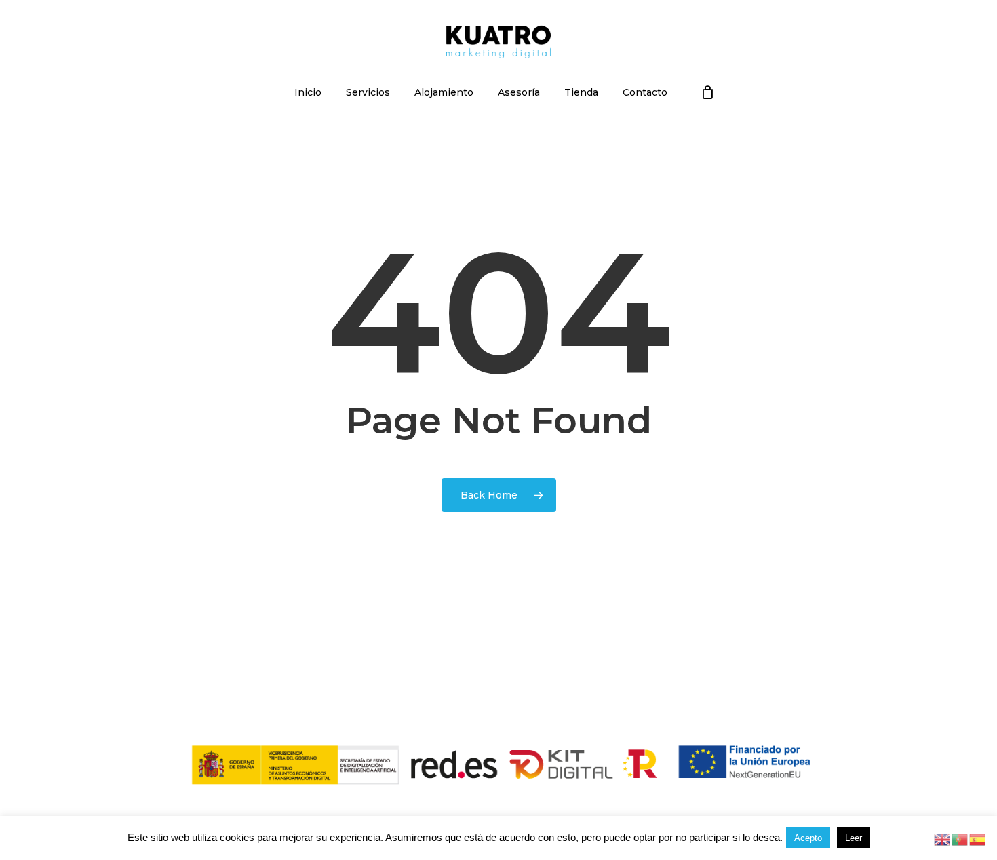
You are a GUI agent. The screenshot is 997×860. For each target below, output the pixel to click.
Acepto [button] (808, 838)
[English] (943, 838)
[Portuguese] (960, 838)
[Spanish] (978, 838)
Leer (853, 838)
